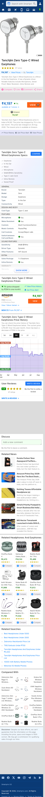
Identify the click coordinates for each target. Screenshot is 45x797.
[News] (9, 9)
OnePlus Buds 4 (6, 555)
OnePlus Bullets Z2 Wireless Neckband (20, 612)
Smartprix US (7, 784)
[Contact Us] (3, 777)
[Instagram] (24, 777)
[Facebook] (8, 777)
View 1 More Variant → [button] (10, 305)
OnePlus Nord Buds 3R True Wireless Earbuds (35, 583)
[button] (7, 132)
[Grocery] (40, 9)
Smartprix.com (22, 791)
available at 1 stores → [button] (10, 107)
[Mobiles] (21, 9)
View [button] (33, 105)
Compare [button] (36, 154)
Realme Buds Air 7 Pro (35, 555)
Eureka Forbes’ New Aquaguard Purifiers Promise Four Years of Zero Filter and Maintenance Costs (29, 459)
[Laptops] (28, 9)
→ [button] (12, 310)
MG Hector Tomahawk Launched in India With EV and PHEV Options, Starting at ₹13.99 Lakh (29, 522)
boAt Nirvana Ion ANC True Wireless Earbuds (6, 583)
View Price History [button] (34, 286)
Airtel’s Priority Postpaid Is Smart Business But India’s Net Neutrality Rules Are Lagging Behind (28, 506)
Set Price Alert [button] (32, 290)
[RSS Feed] (34, 777)
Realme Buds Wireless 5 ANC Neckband (6, 612)
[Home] (3, 9)
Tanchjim (29, 72)
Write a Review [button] (33, 384)
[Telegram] (29, 777)
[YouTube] (18, 777)
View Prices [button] (15, 72)
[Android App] (40, 777)
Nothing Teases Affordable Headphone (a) (29, 490)
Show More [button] (21, 270)
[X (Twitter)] (13, 777)
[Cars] (34, 9)
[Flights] (15, 9)
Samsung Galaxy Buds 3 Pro (21, 555)
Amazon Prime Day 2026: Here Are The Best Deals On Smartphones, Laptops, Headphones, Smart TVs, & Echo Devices (29, 475)
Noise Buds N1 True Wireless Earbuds (21, 583)
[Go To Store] (12, 296)
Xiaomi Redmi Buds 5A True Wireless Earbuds (35, 612)
